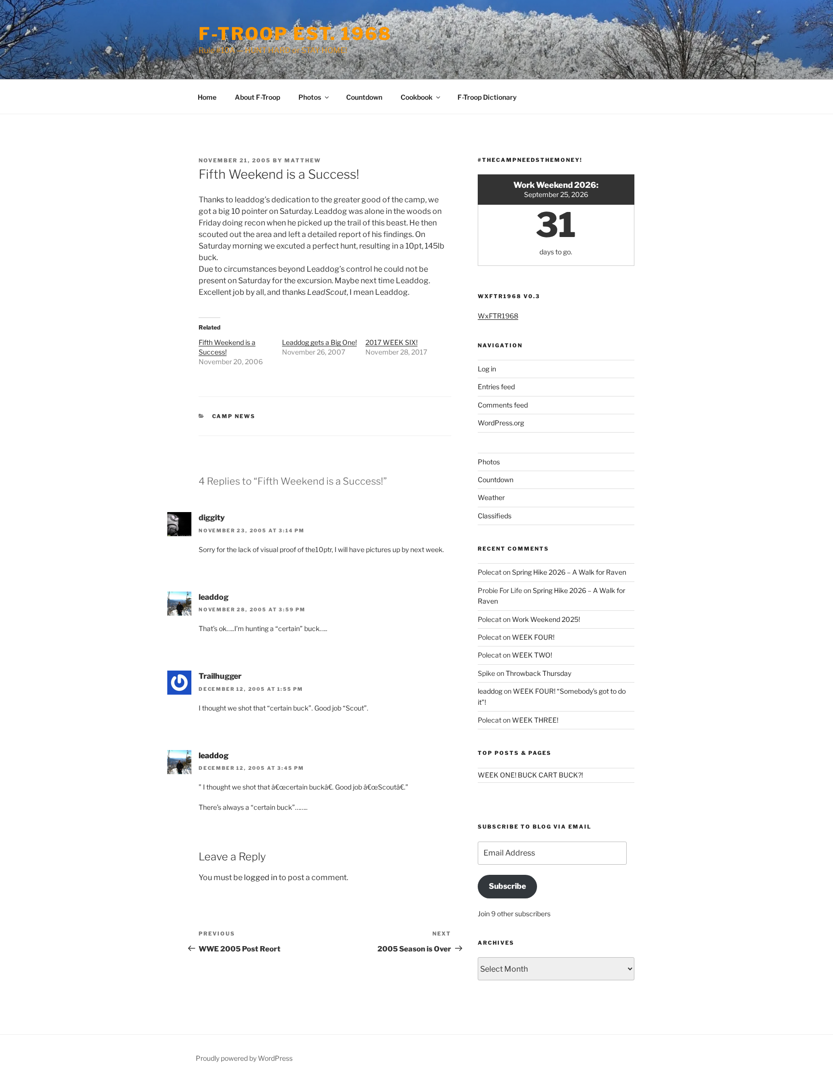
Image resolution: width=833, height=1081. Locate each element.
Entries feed (496, 386)
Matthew (302, 160)
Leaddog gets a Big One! (319, 342)
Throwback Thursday (538, 673)
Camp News (234, 416)
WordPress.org (501, 423)
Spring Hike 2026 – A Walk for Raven (569, 572)
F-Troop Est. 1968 (295, 33)
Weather (491, 497)
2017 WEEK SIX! (391, 342)
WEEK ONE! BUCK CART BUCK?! (530, 775)
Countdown (364, 97)
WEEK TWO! (532, 655)
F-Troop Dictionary (487, 97)
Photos (309, 97)
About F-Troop (257, 97)
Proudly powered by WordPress (244, 1058)
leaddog (213, 755)
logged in (260, 877)
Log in (487, 369)
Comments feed (503, 405)
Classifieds (494, 516)
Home (207, 97)
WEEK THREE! (535, 720)
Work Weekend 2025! (546, 619)
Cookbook (416, 97)
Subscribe (507, 886)
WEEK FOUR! (533, 637)
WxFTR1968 (498, 316)
